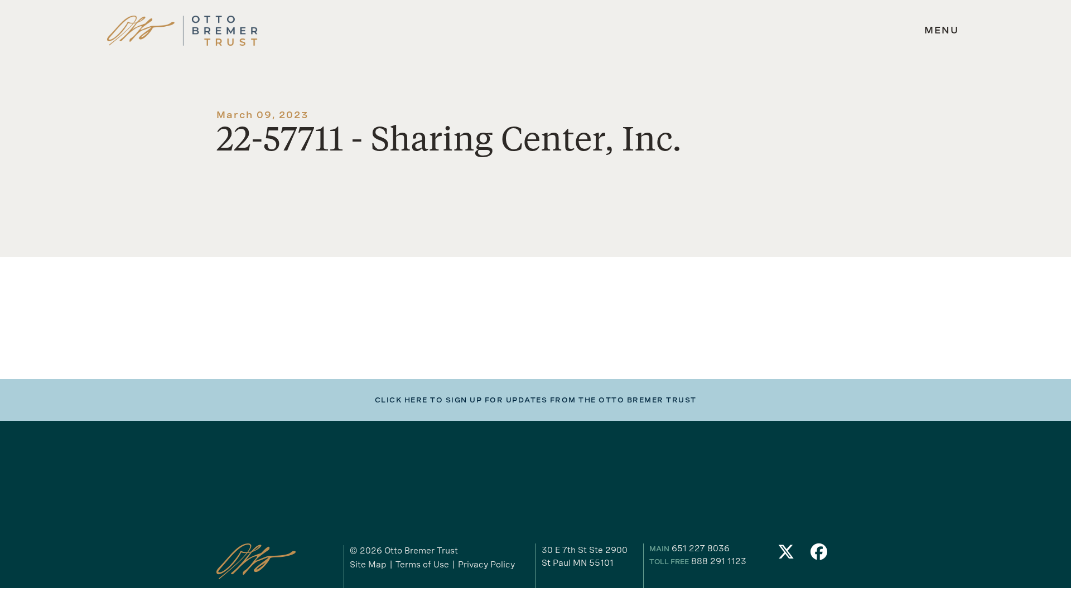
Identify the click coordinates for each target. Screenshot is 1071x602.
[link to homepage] (182, 31)
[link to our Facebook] (819, 555)
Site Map (368, 564)
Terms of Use (422, 564)
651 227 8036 (701, 548)
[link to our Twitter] (786, 555)
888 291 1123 (718, 561)
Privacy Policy (486, 564)
